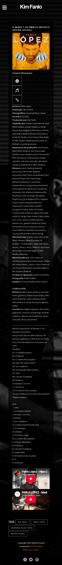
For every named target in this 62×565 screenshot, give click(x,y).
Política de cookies (31, 549)
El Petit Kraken (36, 546)
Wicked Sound (18, 534)
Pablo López (39, 522)
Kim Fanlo (22, 522)
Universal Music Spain (22, 528)
